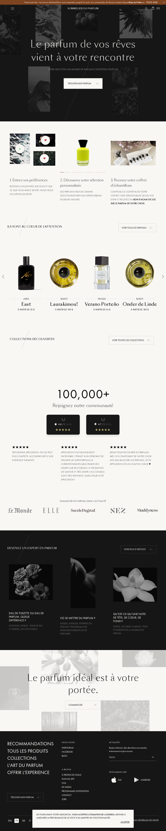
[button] (98, 83)
